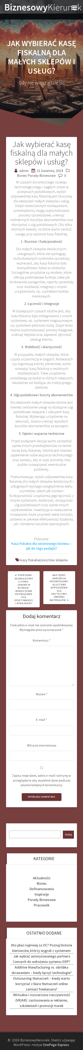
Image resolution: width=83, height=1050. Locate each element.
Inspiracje (41, 894)
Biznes (22, 175)
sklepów (61, 560)
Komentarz (42, 640)
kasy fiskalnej (30, 560)
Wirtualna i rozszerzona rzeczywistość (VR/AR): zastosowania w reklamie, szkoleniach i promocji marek (41, 1000)
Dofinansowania (41, 888)
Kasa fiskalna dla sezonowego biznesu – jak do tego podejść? (41, 545)
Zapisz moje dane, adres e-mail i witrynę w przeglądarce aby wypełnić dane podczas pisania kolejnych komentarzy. (41, 780)
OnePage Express (56, 1044)
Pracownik (42, 905)
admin (24, 170)
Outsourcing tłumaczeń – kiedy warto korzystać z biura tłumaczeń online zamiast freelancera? (41, 983)
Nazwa (41, 694)
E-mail (41, 720)
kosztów (48, 560)
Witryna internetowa (41, 745)
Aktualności (41, 878)
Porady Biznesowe (42, 175)
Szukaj (68, 834)
